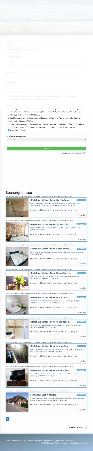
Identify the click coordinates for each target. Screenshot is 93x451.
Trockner (51, 127)
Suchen (46, 148)
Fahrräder (63, 124)
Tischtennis (35, 115)
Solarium (44, 118)
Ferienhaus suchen (18, 441)
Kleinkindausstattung (17, 118)
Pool (26, 115)
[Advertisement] (46, 172)
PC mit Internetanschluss (36, 127)
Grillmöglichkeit (15, 115)
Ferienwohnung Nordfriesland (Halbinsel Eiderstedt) (38, 196)
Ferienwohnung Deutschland (14, 196)
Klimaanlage (33, 118)
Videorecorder (22, 124)
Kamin (52, 118)
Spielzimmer (75, 118)
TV (10, 127)
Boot (60, 127)
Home (8, 441)
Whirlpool (13, 121)
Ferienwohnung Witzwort (61, 391)
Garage (77, 112)
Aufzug (30, 121)
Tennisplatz (67, 112)
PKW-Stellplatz (54, 112)
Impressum (59, 441)
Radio (11, 124)
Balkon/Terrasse (15, 112)
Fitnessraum (63, 118)
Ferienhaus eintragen (34, 441)
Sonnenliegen (70, 127)
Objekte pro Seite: (76, 427)
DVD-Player (19, 127)
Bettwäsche (79, 124)
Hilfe (45, 441)
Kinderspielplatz (39, 112)
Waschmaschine (50, 124)
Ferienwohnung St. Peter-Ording (63, 196)
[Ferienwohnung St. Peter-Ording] (17, 207)
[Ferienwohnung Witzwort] (17, 402)
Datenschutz (70, 441)
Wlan (23, 130)
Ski (71, 124)
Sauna (22, 121)
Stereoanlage (36, 124)
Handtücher (13, 130)
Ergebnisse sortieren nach (16, 136)
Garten (27, 112)
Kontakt (51, 441)
